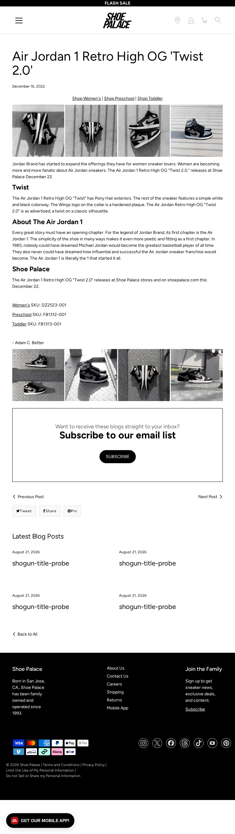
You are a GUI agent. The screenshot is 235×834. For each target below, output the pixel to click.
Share (51, 511)
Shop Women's (86, 98)
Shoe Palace (30, 765)
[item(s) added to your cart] (204, 20)
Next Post (207, 496)
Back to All (27, 634)
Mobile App (117, 708)
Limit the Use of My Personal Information (40, 770)
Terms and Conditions (61, 765)
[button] (40, 820)
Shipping (115, 692)
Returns (114, 700)
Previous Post (31, 496)
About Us (116, 668)
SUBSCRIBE (117, 456)
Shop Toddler (150, 98)
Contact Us (118, 676)
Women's (21, 305)
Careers (114, 684)
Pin (74, 511)
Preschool (22, 314)
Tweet (26, 511)
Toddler (19, 324)
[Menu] (19, 20)
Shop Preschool (119, 98)
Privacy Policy (93, 765)
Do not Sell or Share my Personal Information (43, 776)
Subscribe (195, 709)
